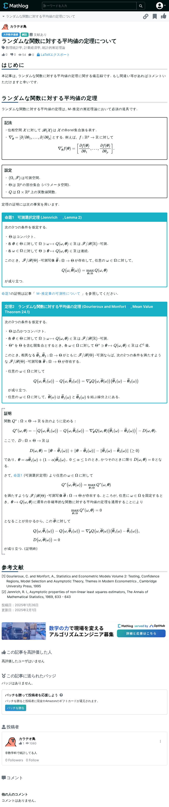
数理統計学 (14, 48)
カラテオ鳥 (18, 26)
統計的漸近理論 (53, 48)
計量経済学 (32, 48)
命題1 (6, 293)
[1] (128, 306)
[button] (161, 5)
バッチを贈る (15, 708)
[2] (60, 217)
